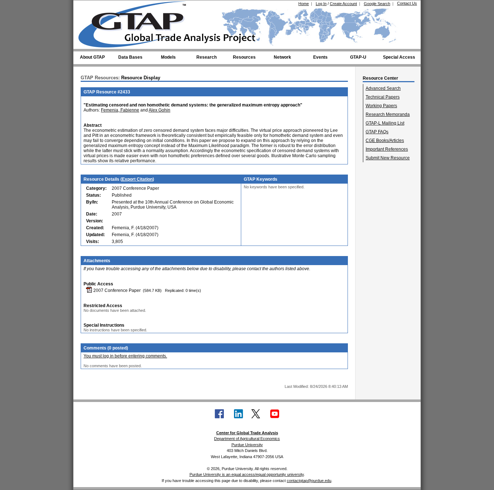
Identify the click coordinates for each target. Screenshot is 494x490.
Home (303, 3)
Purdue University (247, 445)
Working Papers (381, 105)
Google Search (377, 3)
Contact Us (407, 3)
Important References (387, 149)
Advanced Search (383, 88)
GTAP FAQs (377, 131)
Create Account (343, 3)
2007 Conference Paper (116, 290)
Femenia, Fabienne (120, 110)
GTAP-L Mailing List (385, 123)
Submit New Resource (388, 157)
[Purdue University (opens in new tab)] (89, 6)
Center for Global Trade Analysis (247, 433)
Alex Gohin (159, 110)
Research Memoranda (388, 114)
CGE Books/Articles (385, 140)
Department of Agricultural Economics (247, 438)
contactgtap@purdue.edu (309, 480)
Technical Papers (383, 97)
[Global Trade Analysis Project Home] (136, 22)
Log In (321, 3)
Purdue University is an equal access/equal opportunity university (246, 474)
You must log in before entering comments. (125, 356)
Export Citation (137, 179)
